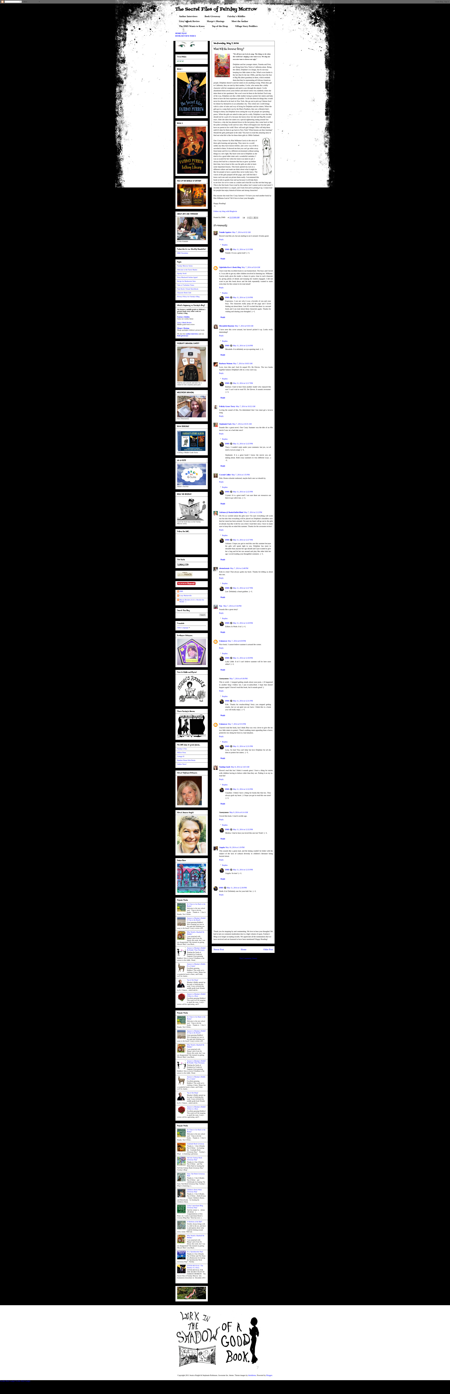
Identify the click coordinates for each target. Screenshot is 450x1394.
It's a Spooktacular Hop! (195, 1252)
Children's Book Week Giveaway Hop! (194, 1191)
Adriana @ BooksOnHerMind (231, 512)
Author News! (182, 764)
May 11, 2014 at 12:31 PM (243, 701)
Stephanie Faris (225, 424)
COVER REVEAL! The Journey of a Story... (195, 1267)
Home (243, 949)
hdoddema (252, 1375)
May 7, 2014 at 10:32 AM (245, 406)
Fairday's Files (182, 749)
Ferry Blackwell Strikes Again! (187, 277)
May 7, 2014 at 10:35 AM (242, 424)
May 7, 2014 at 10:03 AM (242, 363)
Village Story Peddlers (246, 26)
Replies (225, 245)
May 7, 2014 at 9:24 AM (251, 267)
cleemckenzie (224, 568)
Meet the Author (240, 21)
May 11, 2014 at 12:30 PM (243, 658)
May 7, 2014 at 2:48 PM (239, 568)
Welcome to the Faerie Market (187, 270)
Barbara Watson (225, 363)
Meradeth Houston (226, 326)
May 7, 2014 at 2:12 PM (253, 512)
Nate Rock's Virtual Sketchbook (187, 289)
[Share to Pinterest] (257, 218)
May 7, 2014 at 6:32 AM (241, 232)
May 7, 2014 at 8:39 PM (237, 641)
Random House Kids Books (186, 760)
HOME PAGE (181, 33)
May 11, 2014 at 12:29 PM (243, 623)
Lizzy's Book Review (189, 21)
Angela (222, 847)
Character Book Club (184, 293)
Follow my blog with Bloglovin (225, 211)
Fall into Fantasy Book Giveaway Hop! (194, 1159)
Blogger (269, 1375)
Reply (221, 239)
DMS (227, 249)
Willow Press (181, 752)
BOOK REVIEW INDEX (185, 36)
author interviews (192, 334)
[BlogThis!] (250, 218)
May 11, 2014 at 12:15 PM (243, 249)
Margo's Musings (215, 21)
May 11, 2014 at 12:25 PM (243, 444)
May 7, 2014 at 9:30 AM (244, 326)
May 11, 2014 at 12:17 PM (243, 383)
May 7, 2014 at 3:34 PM (232, 606)
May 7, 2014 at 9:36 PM (238, 679)
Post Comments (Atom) (248, 958)
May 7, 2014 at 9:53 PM (237, 724)
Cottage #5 (180, 756)
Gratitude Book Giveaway (195, 1144)
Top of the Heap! (192, 980)
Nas (221, 606)
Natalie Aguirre (225, 232)
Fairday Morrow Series (185, 266)
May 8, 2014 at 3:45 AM (240, 767)
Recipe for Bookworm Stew (186, 281)
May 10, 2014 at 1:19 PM (234, 847)
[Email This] (248, 218)
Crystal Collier (225, 475)
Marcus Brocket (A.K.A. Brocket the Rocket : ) (192, 601)
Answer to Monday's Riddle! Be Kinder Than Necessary (196, 949)
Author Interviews (188, 16)
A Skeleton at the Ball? (194, 1222)
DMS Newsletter (182, 253)
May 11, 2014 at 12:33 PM (243, 870)
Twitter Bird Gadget (7, 1381)
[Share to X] (252, 218)
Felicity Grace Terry (227, 406)
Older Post (268, 949)
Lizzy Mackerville (186, 595)
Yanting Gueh (224, 767)
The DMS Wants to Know (192, 26)
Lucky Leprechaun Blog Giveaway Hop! (195, 1207)
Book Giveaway (212, 16)
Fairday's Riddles (236, 16)
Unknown (223, 641)
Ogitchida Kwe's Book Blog (230, 267)
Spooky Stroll (181, 273)
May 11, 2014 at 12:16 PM (243, 297)
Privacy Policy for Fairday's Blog (188, 296)
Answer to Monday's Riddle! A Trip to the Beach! (196, 919)
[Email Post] (243, 217)
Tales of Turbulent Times (185, 285)
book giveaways (182, 336)
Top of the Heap (220, 26)
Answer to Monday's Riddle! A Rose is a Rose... (196, 995)
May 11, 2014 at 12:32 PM (243, 789)
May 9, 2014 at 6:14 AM (238, 812)
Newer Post (219, 949)
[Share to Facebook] (255, 218)
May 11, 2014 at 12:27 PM (243, 540)
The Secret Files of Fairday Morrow (216, 9)
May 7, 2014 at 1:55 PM (241, 475)
